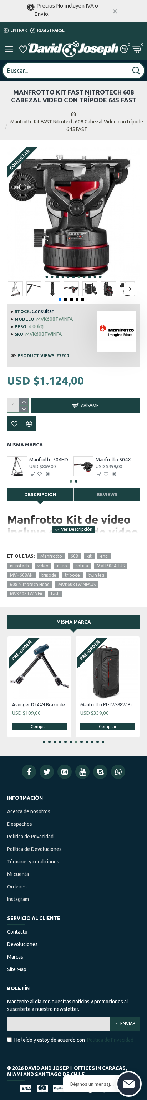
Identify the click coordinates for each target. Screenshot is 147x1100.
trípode (72, 575)
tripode (48, 575)
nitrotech (19, 565)
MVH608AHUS (111, 565)
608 (74, 556)
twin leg (96, 575)
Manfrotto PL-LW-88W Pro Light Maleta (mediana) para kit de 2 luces (109, 704)
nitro (62, 565)
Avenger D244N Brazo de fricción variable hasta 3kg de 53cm (41, 704)
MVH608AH (21, 575)
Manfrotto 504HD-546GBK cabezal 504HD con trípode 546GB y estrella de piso (51, 459)
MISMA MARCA (73, 621)
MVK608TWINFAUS (77, 584)
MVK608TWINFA (26, 593)
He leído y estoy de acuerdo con (73, 1040)
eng (104, 556)
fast (55, 593)
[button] (47, 277)
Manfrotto (51, 556)
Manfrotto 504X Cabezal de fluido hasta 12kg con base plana (118, 459)
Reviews (107, 494)
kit (89, 556)
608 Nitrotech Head (30, 584)
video (43, 565)
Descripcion (40, 494)
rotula (82, 565)
